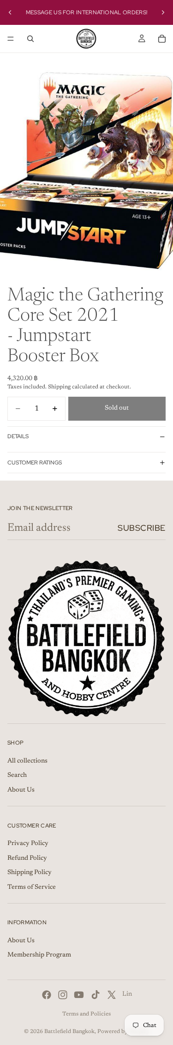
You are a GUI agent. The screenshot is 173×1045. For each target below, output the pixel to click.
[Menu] (10, 38)
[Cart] (162, 39)
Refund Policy (27, 858)
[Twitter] (111, 994)
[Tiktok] (95, 994)
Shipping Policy (29, 872)
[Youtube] (78, 994)
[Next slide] (163, 12)
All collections (27, 761)
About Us (21, 790)
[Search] (30, 39)
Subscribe (142, 527)
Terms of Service (31, 887)
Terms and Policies (86, 1014)
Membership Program (39, 955)
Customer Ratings (34, 462)
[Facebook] (46, 994)
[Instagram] (62, 994)
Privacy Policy (27, 843)
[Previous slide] (10, 12)
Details (18, 436)
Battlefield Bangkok (69, 1031)
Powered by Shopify (123, 1031)
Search (17, 775)
